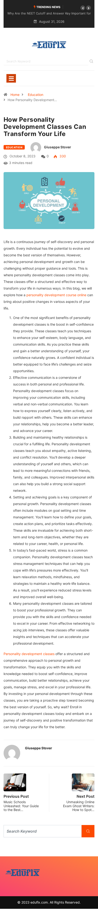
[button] (82, 7)
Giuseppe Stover (57, 147)
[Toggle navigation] (11, 78)
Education (35, 95)
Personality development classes (29, 654)
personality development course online (56, 295)
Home (15, 95)
